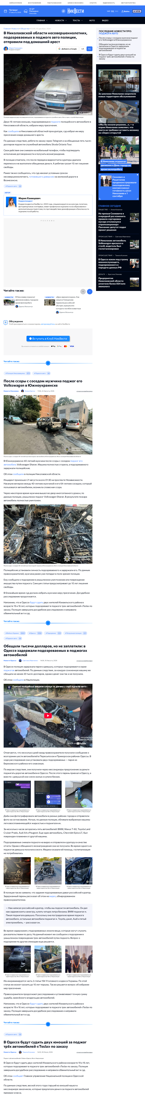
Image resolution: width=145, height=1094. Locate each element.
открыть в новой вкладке (84, 391)
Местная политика (128, 3)
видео (105, 20)
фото (92, 20)
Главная (7, 28)
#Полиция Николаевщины (15, 373)
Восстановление (34, 3)
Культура (93, 3)
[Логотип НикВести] (76, 11)
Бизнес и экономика (75, 3)
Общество (25, 28)
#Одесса (32, 633)
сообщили (13, 131)
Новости (15, 28)
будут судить (36, 602)
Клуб (138, 11)
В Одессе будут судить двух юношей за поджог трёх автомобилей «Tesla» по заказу (117, 56)
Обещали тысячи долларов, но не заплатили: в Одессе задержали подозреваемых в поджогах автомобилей (114, 47)
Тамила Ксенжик (29, 1052)
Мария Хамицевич (15, 48)
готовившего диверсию (41, 176)
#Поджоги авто (11, 186)
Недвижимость (109, 3)
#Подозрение (51, 633)
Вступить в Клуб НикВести (49, 338)
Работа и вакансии (54, 3)
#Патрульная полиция (73, 633)
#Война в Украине (12, 633)
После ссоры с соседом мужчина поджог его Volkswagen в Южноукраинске (118, 39)
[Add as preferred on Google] (63, 11)
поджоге (55, 121)
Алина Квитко (30, 391)
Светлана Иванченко (30, 660)
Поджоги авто (108, 33)
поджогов (9, 670)
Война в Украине (16, 3)
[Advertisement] (48, 255)
